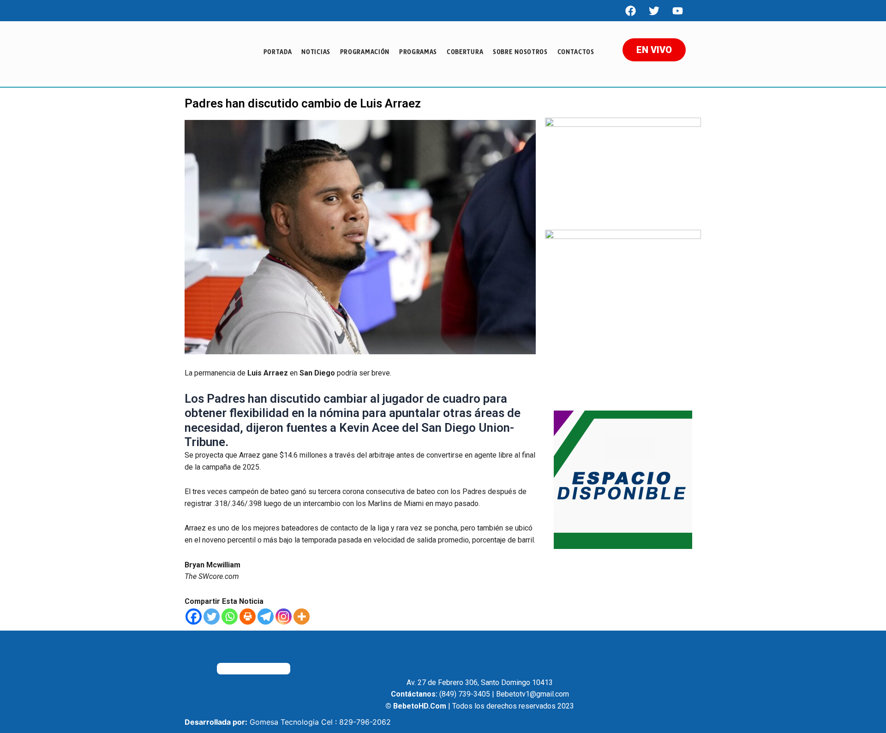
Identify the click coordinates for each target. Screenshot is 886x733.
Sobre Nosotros (520, 51)
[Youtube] (677, 10)
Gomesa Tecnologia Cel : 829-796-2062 (320, 722)
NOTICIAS (315, 51)
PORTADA (277, 51)
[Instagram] (283, 616)
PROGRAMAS (418, 51)
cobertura (465, 51)
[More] (301, 616)
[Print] (247, 616)
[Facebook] (630, 10)
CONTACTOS (575, 51)
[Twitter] (212, 616)
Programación (364, 51)
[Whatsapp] (230, 616)
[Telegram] (265, 616)
